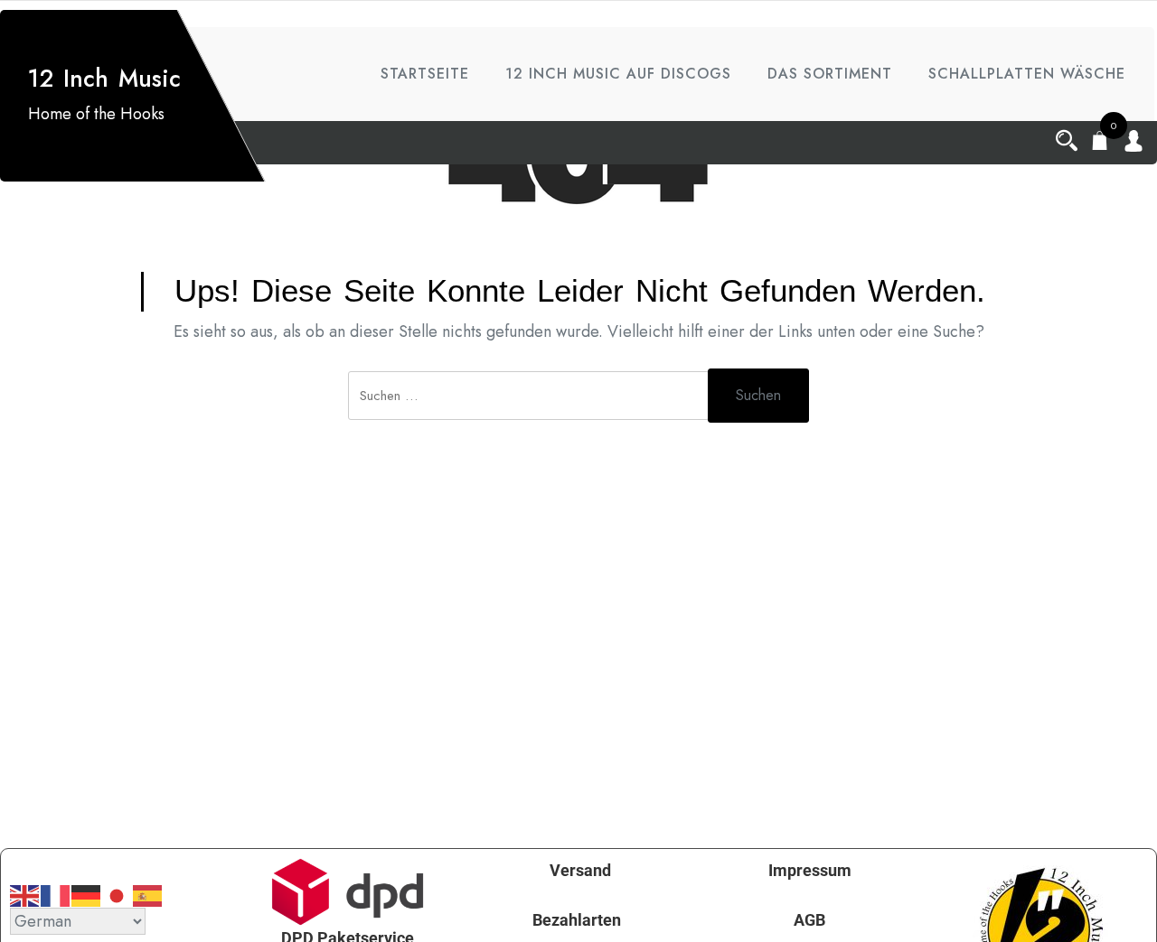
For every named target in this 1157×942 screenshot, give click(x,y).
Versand (580, 870)
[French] (56, 894)
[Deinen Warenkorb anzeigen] (1100, 142)
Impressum (809, 870)
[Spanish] (148, 894)
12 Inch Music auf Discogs (618, 73)
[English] (25, 894)
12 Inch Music (104, 78)
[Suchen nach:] (529, 407)
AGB (809, 919)
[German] (86, 894)
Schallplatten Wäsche (1026, 73)
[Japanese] (117, 894)
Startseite (425, 73)
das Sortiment (829, 73)
